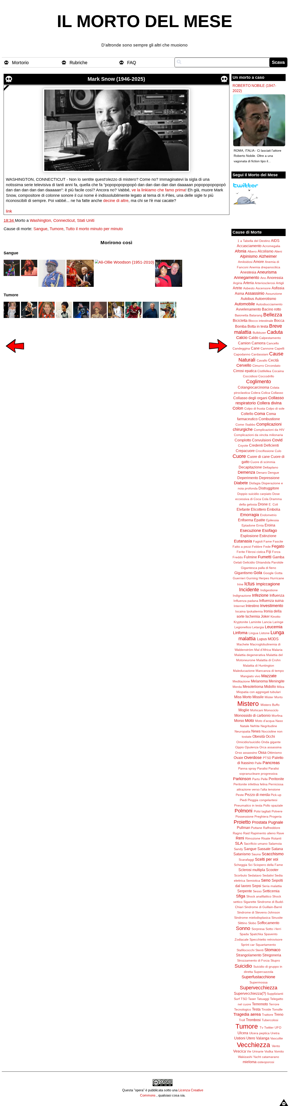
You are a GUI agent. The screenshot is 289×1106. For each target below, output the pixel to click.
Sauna (256, 854)
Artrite (237, 288)
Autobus (247, 299)
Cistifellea (264, 371)
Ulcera (243, 1033)
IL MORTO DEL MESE (144, 21)
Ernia (260, 525)
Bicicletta (240, 320)
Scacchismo (273, 854)
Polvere (277, 811)
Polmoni (243, 811)
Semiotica (253, 880)
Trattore (267, 1014)
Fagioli (258, 541)
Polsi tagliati (262, 811)
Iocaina (240, 611)
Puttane (256, 828)
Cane (255, 348)
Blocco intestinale (260, 320)
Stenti (259, 950)
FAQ (131, 62)
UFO (278, 1027)
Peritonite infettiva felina (250, 784)
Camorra (259, 343)
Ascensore (263, 288)
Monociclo (271, 710)
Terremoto (260, 1004)
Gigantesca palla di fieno (258, 568)
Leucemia (273, 627)
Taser (252, 999)
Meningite (276, 681)
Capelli (279, 348)
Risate (265, 838)
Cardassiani (259, 354)
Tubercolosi (270, 1020)
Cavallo (262, 360)
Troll (242, 1020)
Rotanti (276, 838)
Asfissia (278, 288)
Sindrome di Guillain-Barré (263, 907)
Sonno (243, 928)
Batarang (255, 315)
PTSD (267, 758)
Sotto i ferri (273, 929)
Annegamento (246, 277)
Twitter (269, 1027)
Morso (239, 721)
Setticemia (271, 891)
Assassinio (254, 293)
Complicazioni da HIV (269, 429)
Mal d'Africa (262, 650)
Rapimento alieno (263, 833)
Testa (256, 1009)
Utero (250, 1038)
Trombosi (253, 1020)
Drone (263, 504)
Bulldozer (259, 332)
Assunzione (274, 293)
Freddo (238, 557)
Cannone (267, 348)
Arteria (248, 283)
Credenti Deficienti (264, 445)
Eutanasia (243, 541)
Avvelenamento (248, 309)
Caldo (253, 338)
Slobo (252, 923)
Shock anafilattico (258, 896)
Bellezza (272, 315)
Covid (277, 440)
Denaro (261, 472)
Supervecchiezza (258, 987)
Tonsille (277, 1009)
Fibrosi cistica (255, 552)
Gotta (278, 573)
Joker (265, 616)
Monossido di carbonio (252, 715)
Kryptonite (241, 622)
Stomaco (272, 950)
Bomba (241, 326)
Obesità (258, 736)
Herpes (264, 578)
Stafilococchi (245, 950)
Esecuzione (250, 530)
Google (268, 573)
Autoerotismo (265, 299)
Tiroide (266, 1009)
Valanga (262, 1038)
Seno (265, 880)
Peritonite (276, 779)
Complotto (243, 440)
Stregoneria (271, 955)
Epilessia (272, 520)
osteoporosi (265, 1062)
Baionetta (241, 315)
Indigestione (269, 590)
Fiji (268, 552)
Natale (244, 726)
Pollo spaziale (273, 805)
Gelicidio (249, 562)
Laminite (255, 622)
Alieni (278, 251)
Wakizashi (245, 1057)
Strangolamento (248, 955)
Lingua (253, 633)
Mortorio (20, 62)
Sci (250, 865)
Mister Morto (274, 697)
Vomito (279, 1051)
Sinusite (277, 917)
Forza (276, 552)
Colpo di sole (275, 408)
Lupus (262, 639)
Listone (264, 633)
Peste (240, 795)
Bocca (279, 320)
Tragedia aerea (247, 1014)
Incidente (249, 589)
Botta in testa (257, 326)
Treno (278, 1014)
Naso (279, 721)
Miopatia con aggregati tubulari (258, 692)
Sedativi (268, 875)
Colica (265, 392)
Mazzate (269, 676)
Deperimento (247, 478)
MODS (273, 639)
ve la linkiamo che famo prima (158, 190)
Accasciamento (249, 246)
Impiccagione (268, 584)
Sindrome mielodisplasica (252, 917)
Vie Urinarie (255, 1051)
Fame (267, 541)
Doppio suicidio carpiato (254, 494)
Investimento (271, 605)
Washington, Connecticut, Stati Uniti (62, 220)
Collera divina (269, 403)
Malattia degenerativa (249, 655)
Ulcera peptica (259, 1033)
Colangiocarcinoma (253, 387)
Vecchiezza (253, 1044)
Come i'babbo (245, 424)
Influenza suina (271, 600)
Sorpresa (258, 929)
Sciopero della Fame (268, 865)
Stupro (275, 960)
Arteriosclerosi (265, 283)
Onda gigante (271, 742)
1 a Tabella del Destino (254, 241)
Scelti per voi (266, 859)
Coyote (243, 445)
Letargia (258, 627)
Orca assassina (270, 747)
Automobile (245, 304)
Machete (243, 644)
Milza (280, 687)
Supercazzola (263, 972)
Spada (244, 934)
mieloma (249, 1062)
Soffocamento (268, 923)
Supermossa (258, 982)
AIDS (275, 241)
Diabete (241, 483)
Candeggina (241, 348)
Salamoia (275, 843)
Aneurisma (267, 272)
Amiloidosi (245, 262)
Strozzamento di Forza (253, 960)
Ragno (237, 833)
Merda (237, 687)
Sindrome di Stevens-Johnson (258, 912)
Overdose (253, 757)
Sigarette (249, 902)
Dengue (273, 472)
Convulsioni (261, 440)
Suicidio (243, 966)
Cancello (272, 343)
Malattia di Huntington (258, 665)
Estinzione (267, 536)
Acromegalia (271, 246)
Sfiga (240, 896)
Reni (240, 838)
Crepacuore (245, 451)
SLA (239, 843)
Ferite (241, 552)
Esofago (269, 530)
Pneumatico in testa (248, 805)
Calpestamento (270, 338)
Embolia (273, 509)
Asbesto (249, 288)
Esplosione (249, 536)
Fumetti (264, 557)
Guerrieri (239, 578)
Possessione (244, 816)
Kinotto (275, 616)
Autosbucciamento (269, 304)
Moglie (243, 710)
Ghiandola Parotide (269, 562)
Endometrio (268, 515)
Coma (259, 413)
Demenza (246, 472)
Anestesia (248, 272)
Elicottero (258, 509)
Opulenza (252, 747)
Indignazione (242, 595)
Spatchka (256, 934)
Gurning (252, 578)
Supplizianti (275, 993)
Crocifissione (265, 451)
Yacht (257, 1057)
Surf (237, 999)
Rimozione (252, 838)
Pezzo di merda (257, 795)
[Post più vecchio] (218, 356)
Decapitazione (250, 467)
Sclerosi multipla (251, 870)
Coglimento (258, 381)
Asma (239, 293)
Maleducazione (244, 670)
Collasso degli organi (250, 398)
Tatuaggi (263, 999)
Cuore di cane (258, 456)
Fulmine (250, 557)
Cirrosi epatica (244, 371)
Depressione (269, 478)
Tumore (56, 229)
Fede (267, 546)
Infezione (260, 595)
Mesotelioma (253, 686)
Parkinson (242, 779)
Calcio (241, 337)
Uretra (275, 1033)
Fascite (278, 541)
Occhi (270, 736)
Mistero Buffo (270, 705)
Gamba (278, 557)
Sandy (238, 849)
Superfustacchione (258, 977)
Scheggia (240, 865)
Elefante (243, 509)
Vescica (239, 1051)
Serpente (244, 891)
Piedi (243, 800)
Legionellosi (242, 627)
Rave (280, 833)
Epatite (259, 520)
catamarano (270, 1057)
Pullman (243, 827)
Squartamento (266, 944)
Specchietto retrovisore (265, 939)
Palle (258, 763)
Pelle (264, 779)
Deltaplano (270, 467)
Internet (239, 606)
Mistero (248, 703)
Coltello (247, 414)
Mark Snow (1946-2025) (116, 79)
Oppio (239, 747)
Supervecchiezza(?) (250, 993)
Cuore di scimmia (262, 462)
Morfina (277, 715)
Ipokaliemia (255, 611)
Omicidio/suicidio (248, 742)
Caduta (275, 332)
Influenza (277, 595)
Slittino (242, 923)
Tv (261, 1027)
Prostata (259, 822)
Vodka (268, 1051)
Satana (277, 849)
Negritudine (269, 726)
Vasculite (276, 1038)
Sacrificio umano (256, 843)
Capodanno (242, 354)
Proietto (242, 822)
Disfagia (255, 483)
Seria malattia (272, 886)
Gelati (237, 562)
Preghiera (261, 816)
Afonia (240, 251)
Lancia (267, 622)
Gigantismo (243, 573)
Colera (255, 392)
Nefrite (255, 726)
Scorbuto (240, 875)
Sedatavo (254, 875)
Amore (258, 262)
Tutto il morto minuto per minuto (94, 229)
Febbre (257, 546)
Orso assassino (246, 752)
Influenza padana (245, 601)
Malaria (277, 650)
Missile (258, 697)
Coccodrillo (266, 376)
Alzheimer (268, 256)
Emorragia (249, 514)
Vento (276, 1046)
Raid (246, 833)
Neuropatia (242, 731)
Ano (263, 278)
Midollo (270, 686)
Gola (258, 572)
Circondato (272, 365)
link (9, 211)
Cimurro (258, 365)
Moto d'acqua (265, 721)
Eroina (270, 525)
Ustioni (239, 1038)
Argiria (237, 283)
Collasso (277, 392)
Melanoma (259, 681)
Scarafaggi (246, 859)
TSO (244, 999)
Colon (238, 408)
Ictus (249, 584)
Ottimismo (274, 752)
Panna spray (247, 768)
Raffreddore (271, 828)
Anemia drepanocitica (264, 267)
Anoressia (275, 278)
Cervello (243, 365)
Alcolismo (265, 251)
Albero (252, 251)
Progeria (275, 816)
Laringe (278, 622)
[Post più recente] (15, 356)
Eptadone (248, 525)
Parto (256, 779)
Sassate (263, 849)
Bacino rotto (271, 309)
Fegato (278, 546)
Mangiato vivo (250, 676)
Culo (278, 451)
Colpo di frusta (254, 408)
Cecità (273, 360)
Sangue (40, 229)
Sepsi (256, 886)
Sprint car (248, 944)
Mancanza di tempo (270, 670)
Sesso (257, 891)
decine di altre (115, 200)
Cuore (239, 456)
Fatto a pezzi (242, 546)
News (256, 731)
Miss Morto (243, 697)
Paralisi (262, 768)
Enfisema (245, 520)
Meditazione (241, 681)
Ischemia (252, 616)
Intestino (252, 606)
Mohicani (256, 710)
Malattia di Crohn (268, 660)
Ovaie (238, 758)
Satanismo (242, 854)
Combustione (269, 419)
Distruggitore (269, 488)
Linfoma (240, 633)
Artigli (280, 283)
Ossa (262, 752)
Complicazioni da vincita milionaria (258, 435)
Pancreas (271, 763)
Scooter (272, 870)
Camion (244, 343)
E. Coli (273, 504)
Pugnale (275, 822)
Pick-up (276, 795)
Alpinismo (249, 256)
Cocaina (278, 371)
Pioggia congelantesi (262, 800)
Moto (249, 720)
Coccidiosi (250, 376)
